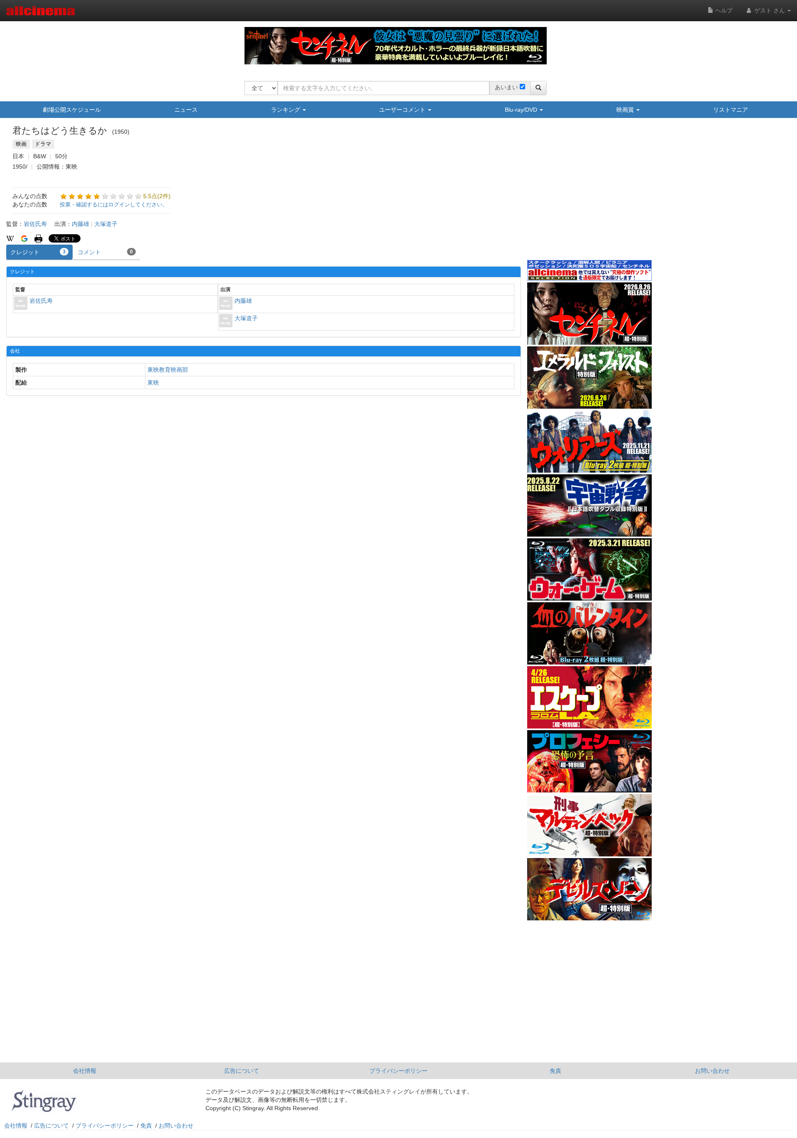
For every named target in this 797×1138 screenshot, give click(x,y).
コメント (105, 252)
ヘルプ (723, 10)
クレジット (38, 252)
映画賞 (626, 109)
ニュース (186, 109)
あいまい (506, 87)
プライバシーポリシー (398, 1070)
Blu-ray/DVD (522, 109)
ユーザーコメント (403, 109)
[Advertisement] (589, 194)
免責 (555, 1070)
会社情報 (84, 1070)
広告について (241, 1070)
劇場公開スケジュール (72, 109)
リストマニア (730, 109)
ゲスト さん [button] (770, 10)
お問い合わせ (712, 1070)
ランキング (286, 109)
